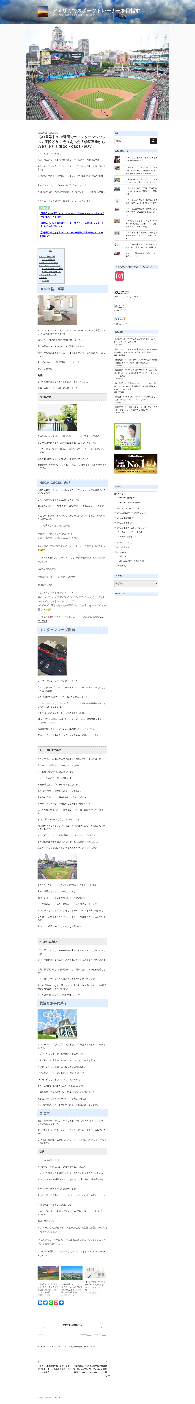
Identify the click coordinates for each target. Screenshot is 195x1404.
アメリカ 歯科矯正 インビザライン (128, 513)
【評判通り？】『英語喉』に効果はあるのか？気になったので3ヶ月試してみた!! (141, 236)
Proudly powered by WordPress (50, 1398)
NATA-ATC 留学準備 (127, 502)
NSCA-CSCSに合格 (48, 262)
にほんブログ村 (120, 310)
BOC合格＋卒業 (47, 256)
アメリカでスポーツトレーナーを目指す (96, 10)
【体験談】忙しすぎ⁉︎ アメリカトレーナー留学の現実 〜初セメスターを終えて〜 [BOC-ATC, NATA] (141, 224)
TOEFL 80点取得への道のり (129, 561)
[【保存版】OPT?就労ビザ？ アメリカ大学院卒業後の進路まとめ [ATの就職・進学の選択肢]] (72, 1273)
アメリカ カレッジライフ (128, 532)
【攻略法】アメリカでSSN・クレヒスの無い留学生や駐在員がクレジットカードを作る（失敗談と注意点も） (141, 170)
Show (55, 133)
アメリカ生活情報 (125, 537)
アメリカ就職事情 (121, 523)
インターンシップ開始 (49, 265)
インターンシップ (89, 1347)
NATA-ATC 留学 (124, 498)
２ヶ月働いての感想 (52, 268)
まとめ (43, 277)
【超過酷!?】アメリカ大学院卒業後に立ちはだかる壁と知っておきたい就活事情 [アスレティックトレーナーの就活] (135, 373)
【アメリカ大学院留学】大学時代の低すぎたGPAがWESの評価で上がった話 (141, 212)
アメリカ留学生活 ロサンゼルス (128, 528)
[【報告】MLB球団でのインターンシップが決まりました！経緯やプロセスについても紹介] (48, 1273)
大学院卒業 (48, 259)
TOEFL (121, 556)
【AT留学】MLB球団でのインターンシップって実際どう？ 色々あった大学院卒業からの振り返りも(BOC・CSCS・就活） (135, 386)
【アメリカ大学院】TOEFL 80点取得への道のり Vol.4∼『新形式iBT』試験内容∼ (141, 191)
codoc (104, 1334)
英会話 (120, 566)
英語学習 (118, 552)
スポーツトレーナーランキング (126, 297)
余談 (45, 280)
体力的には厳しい (51, 271)
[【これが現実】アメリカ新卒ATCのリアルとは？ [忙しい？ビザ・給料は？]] (95, 1272)
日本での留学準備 (121, 547)
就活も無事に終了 (48, 274)
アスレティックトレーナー (59, 1347)
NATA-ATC (45, 1347)
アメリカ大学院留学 (75, 1347)
